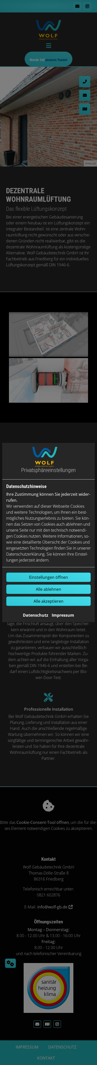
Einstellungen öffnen (48, 577)
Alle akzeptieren (48, 601)
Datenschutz (35, 615)
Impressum (63, 615)
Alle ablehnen (48, 589)
